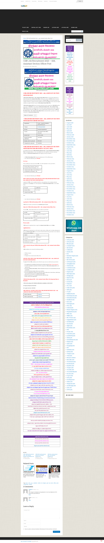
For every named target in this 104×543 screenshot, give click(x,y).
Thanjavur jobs (70, 353)
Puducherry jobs (71, 333)
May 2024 (69, 176)
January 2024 (70, 184)
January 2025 (70, 160)
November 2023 (71, 188)
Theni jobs (69, 355)
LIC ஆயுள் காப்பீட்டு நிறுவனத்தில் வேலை (41, 391)
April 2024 (69, 178)
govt (48, 483)
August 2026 (70, 122)
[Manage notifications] (101, 540)
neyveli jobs (70, 323)
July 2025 (69, 148)
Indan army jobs (71, 287)
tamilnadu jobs (70, 349)
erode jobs (69, 281)
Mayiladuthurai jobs (72, 311)
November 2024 (71, 164)
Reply (30, 494)
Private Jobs (25, 31)
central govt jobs (36, 27)
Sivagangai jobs (71, 345)
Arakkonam (69, 249)
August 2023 (70, 194)
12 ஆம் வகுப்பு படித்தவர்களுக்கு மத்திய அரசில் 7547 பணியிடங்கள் (42, 416)
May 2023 (69, 200)
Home (24, 38)
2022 (27, 483)
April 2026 (69, 130)
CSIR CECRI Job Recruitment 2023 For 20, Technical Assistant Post (40, 455)
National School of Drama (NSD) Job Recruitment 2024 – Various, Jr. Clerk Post (54, 476)
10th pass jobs (64, 27)
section (30, 484)
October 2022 (70, 214)
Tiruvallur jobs (70, 369)
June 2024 (69, 174)
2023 (29, 483)
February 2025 (70, 158)
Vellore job (69, 381)
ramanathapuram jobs (72, 339)
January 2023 (70, 208)
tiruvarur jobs (70, 373)
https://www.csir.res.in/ (54, 264)
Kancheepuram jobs (72, 295)
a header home (71, 245)
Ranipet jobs (70, 341)
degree (44, 483)
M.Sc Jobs (69, 305)
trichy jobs (69, 377)
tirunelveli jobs (70, 363)
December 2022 (71, 210)
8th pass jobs (70, 243)
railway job (46, 27)
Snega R (30, 489)
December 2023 (71, 186)
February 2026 (70, 134)
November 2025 (71, 140)
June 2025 (69, 150)
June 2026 (69, 126)
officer (55, 483)
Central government (41, 126)
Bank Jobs (69, 257)
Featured (69, 283)
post (57, 483)
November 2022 (71, 212)
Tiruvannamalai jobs (72, 371)
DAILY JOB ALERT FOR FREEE (26, 541)
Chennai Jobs (70, 265)
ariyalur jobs (70, 251)
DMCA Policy (40, 1)
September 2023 (71, 192)
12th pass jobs (55, 27)
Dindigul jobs (70, 275)
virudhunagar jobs (71, 385)
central (39, 483)
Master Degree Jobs (72, 309)
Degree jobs (74, 27)
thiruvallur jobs (70, 359)
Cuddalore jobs (71, 269)
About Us (22, 1)
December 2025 (71, 138)
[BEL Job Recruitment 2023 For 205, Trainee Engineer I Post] (29, 469)
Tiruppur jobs (70, 367)
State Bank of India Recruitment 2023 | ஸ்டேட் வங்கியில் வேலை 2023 (42, 406)
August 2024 (70, 170)
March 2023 (70, 204)
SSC (68, 347)
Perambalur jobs (71, 327)
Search (82, 31)
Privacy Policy (34, 1)
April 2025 (69, 154)
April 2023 (69, 202)
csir (41, 483)
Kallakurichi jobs (71, 293)
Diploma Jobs (70, 277)
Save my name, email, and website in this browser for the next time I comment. (41, 529)
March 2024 (70, 180)
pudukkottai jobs (71, 335)
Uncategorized (70, 379)
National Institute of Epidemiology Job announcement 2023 (42, 397)
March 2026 (70, 132)
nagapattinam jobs (71, 319)
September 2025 (71, 144)
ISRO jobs (69, 289)
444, (32, 483)
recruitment (26, 484)
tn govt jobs (25, 27)
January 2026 (70, 136)
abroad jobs (70, 247)
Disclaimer (46, 1)
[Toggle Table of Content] (34, 115)
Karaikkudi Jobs (70, 299)
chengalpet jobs (71, 263)
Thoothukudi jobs (71, 361)
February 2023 (70, 206)
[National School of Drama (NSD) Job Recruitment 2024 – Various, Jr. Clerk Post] (54, 469)
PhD (68, 329)
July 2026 (69, 124)
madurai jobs (70, 307)
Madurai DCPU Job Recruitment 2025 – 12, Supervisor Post (41, 475)
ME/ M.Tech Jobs (71, 317)
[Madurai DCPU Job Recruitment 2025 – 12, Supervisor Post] (41, 469)
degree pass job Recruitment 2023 (41, 445)
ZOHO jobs (69, 389)
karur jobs (69, 301)
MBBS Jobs (70, 315)
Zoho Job (69, 387)
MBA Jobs (69, 313)
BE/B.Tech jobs (71, 259)
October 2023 (70, 190)
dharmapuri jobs (71, 273)
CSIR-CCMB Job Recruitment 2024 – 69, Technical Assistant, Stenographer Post (28, 455)
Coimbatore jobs (71, 267)
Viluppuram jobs (71, 383)
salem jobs (69, 343)
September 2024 (71, 168)
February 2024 (70, 182)
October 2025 (70, 142)
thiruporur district (71, 357)
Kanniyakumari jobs (71, 297)
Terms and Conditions (53, 1)
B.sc (68, 253)
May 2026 (69, 128)
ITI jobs (69, 291)
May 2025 (69, 152)
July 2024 (69, 172)
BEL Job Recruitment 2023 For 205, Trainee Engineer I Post (29, 475)
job (49, 483)
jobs (52, 483)
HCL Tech (69, 285)
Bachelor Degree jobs (72, 255)
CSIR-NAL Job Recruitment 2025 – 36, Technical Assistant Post (52, 455)
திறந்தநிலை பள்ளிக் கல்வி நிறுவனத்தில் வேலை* (41, 311)
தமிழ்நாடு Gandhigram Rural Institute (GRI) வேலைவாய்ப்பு (41, 399)
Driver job (69, 279)
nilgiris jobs (69, 325)
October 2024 (70, 166)
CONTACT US (27, 1)
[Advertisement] (52, 17)
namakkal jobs (70, 321)
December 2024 (71, 162)
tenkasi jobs (70, 351)
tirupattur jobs (70, 365)
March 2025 (70, 156)
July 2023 (69, 196)
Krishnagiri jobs (70, 303)
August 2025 (70, 146)
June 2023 (69, 198)
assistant (35, 483)
